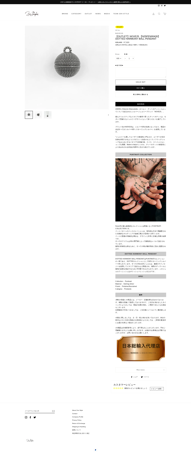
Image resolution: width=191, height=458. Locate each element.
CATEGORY (76, 13)
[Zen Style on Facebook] (30, 417)
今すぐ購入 (141, 88)
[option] (95, 2)
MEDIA (107, 13)
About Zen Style (77, 410)
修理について (76, 430)
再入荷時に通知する (140, 94)
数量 (126, 54)
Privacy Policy (76, 420)
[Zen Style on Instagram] (26, 417)
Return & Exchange (78, 423)
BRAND (65, 13)
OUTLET (88, 13)
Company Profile (77, 417)
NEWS (98, 13)
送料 (116, 45)
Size (117, 54)
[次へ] (107, 115)
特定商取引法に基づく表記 (80, 433)
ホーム (117, 30)
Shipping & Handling (79, 426)
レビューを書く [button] (157, 389)
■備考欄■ (119, 65)
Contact (74, 413)
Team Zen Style (121, 13)
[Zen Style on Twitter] (35, 417)
